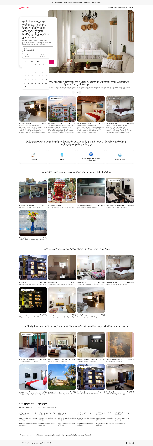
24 (25, 83)
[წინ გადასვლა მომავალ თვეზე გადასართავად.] (46, 61)
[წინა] (73, 92)
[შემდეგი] (79, 92)
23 (46, 79)
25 (28, 83)
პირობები (50, 443)
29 (42, 83)
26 (32, 83)
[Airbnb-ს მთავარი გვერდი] (23, 7)
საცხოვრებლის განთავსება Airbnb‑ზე (120, 7)
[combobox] (38, 50)
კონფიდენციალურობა (38, 443)
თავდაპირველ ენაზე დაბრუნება (91, 2)
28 (39, 83)
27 (35, 83)
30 (46, 83)
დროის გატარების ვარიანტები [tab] (47, 407)
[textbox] (30, 56)
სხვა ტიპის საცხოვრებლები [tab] (27, 407)
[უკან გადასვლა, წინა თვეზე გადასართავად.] (25, 61)
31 (25, 87)
